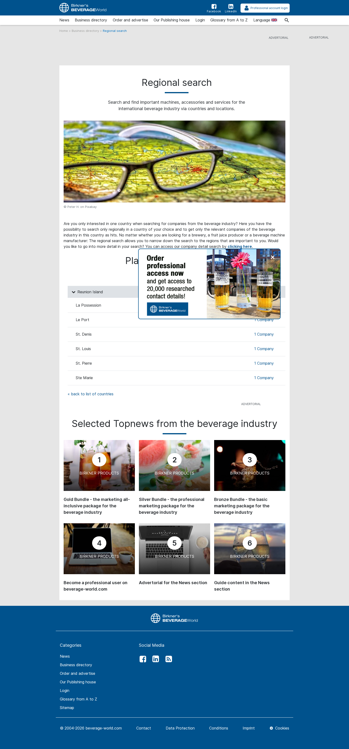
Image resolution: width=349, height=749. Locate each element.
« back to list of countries (90, 394)
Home (64, 31)
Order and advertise (130, 20)
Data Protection (180, 728)
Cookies (281, 728)
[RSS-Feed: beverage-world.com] (167, 659)
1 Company (264, 319)
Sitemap (67, 707)
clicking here (240, 246)
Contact (143, 728)
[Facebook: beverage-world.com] (141, 659)
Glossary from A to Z (229, 20)
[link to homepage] (83, 8)
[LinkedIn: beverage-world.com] (154, 659)
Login (200, 20)
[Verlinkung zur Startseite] (174, 618)
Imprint (249, 728)
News (64, 20)
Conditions (218, 728)
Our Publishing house (172, 20)
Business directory (91, 20)
